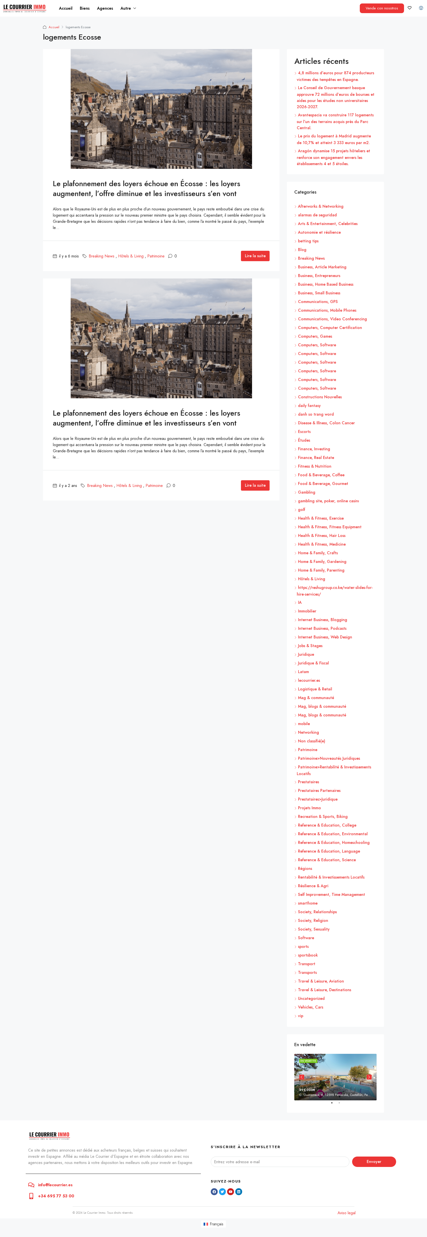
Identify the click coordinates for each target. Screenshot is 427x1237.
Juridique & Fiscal (313, 663)
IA (300, 602)
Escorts (304, 431)
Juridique (306, 654)
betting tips (308, 241)
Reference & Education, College (327, 825)
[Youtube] (230, 1191)
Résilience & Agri (313, 886)
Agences (105, 8)
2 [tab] (341, 1104)
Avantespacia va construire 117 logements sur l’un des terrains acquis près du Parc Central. (335, 121)
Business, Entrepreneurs (319, 275)
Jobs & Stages (310, 646)
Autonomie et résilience (319, 232)
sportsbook (308, 955)
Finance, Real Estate (316, 457)
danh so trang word (316, 414)
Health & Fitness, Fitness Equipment (330, 527)
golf (301, 509)
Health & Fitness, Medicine (322, 544)
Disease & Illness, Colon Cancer (326, 423)
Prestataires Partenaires (319, 790)
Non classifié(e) (311, 741)
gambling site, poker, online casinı (328, 501)
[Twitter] (222, 1191)
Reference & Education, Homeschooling (334, 842)
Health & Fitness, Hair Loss (321, 535)
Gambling (306, 492)
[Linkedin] (238, 1191)
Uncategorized (311, 998)
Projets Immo (309, 808)
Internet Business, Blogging (322, 620)
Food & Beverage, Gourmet (323, 483)
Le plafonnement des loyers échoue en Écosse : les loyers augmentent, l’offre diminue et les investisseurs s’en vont (146, 188)
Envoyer (374, 1161)
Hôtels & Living (131, 256)
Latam (303, 672)
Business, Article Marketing (322, 267)
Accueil (65, 8)
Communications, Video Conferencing (332, 319)
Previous (301, 1077)
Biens (85, 8)
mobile (304, 724)
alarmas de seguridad (317, 215)
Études (304, 440)
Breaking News (101, 256)
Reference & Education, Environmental (333, 834)
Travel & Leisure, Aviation (321, 981)
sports (303, 946)
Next (369, 1077)
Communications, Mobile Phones (327, 310)
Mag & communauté (316, 698)
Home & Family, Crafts (318, 553)
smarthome (308, 903)
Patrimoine (156, 256)
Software (306, 938)
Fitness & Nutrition (314, 466)
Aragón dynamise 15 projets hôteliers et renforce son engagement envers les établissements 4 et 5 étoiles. (333, 157)
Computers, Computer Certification (330, 327)
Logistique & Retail (315, 689)
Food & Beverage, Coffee (321, 475)
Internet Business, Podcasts (322, 628)
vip (300, 1016)
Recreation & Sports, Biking (323, 816)
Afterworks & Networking (320, 206)
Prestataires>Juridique (318, 799)
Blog (302, 249)
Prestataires (308, 782)
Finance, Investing (314, 449)
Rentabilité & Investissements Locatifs (331, 877)
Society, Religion (313, 920)
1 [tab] (334, 1104)
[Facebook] (214, 1191)
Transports (307, 972)
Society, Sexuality (314, 929)
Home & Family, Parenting (321, 570)
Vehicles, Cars (310, 1007)
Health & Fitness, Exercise (321, 518)
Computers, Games (315, 336)
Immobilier (307, 611)
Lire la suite (255, 256)
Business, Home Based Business (325, 284)
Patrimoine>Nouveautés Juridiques (329, 758)
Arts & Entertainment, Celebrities (328, 224)
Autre (126, 8)
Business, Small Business (319, 293)
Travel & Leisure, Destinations (324, 990)
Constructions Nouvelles (320, 397)
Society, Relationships (317, 912)
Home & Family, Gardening (322, 561)
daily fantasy (309, 405)
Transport (306, 964)
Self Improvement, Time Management (331, 894)
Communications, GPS (318, 301)
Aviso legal (347, 1213)
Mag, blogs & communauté (322, 706)
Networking (308, 732)
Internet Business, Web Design (325, 637)
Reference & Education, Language (329, 851)
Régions (305, 868)
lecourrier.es (309, 680)
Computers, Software (317, 345)
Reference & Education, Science (327, 860)
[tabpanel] (335, 1077)
